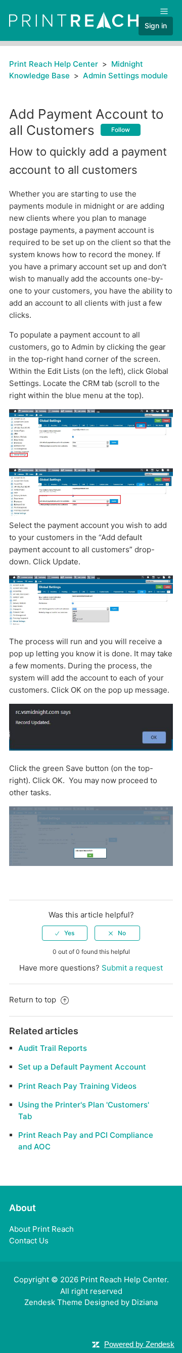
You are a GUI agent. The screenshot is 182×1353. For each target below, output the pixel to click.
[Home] (74, 20)
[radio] (64, 933)
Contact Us (29, 1240)
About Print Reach (41, 1229)
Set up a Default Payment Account (82, 1067)
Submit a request (132, 968)
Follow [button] (120, 129)
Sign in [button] (156, 25)
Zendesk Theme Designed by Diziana (91, 1302)
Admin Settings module (125, 75)
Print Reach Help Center (53, 64)
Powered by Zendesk (139, 1344)
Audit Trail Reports (52, 1048)
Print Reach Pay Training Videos (77, 1086)
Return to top (33, 999)
